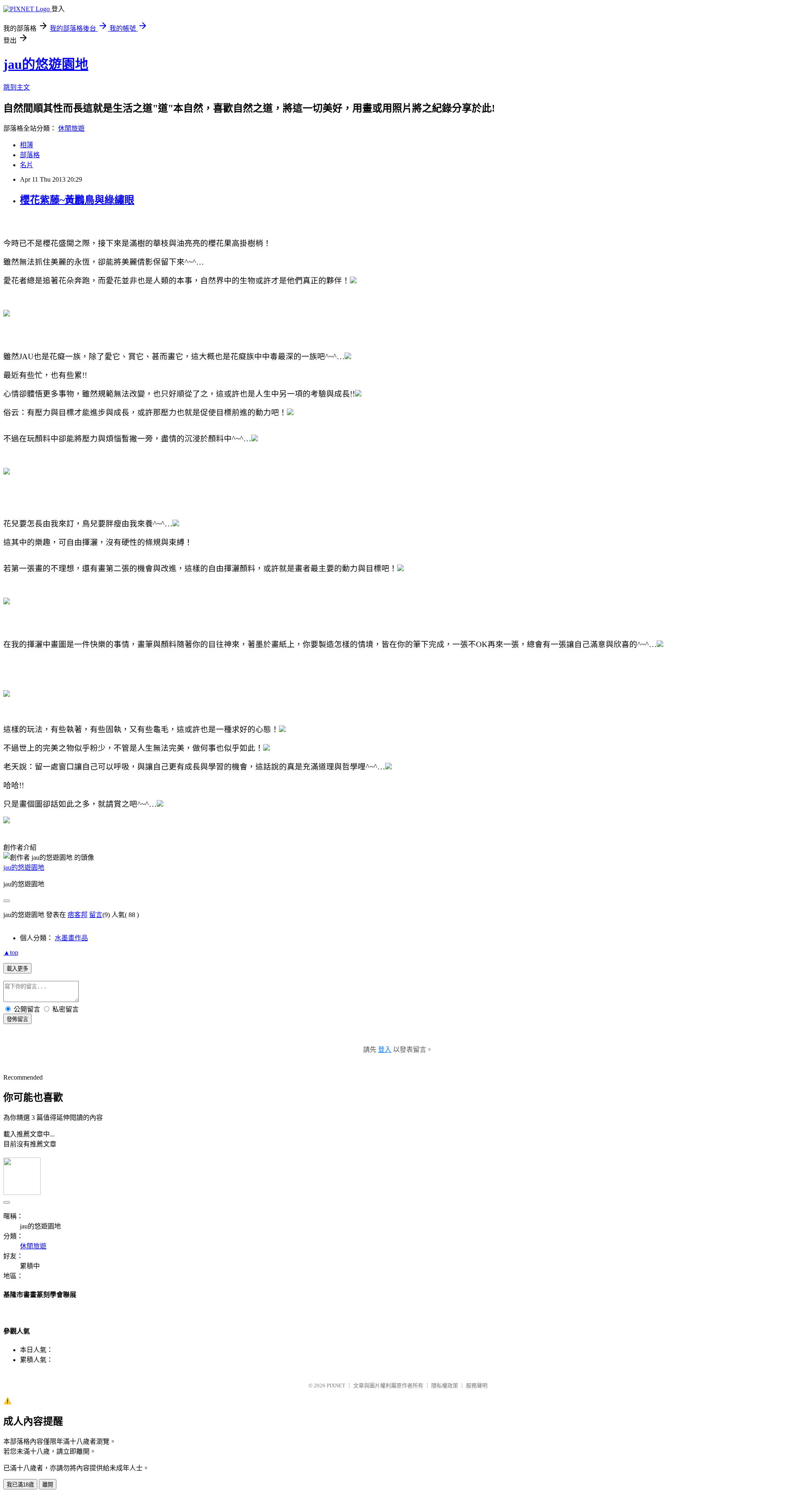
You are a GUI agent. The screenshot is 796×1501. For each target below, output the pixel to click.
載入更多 (17, 969)
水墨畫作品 (71, 937)
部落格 (30, 154)
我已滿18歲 (20, 1485)
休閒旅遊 (71, 128)
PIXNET (336, 1385)
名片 (26, 164)
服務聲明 (477, 1385)
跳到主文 (16, 87)
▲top (10, 952)
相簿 (26, 144)
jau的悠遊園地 (45, 64)
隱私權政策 (444, 1385)
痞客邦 (77, 914)
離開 (47, 1485)
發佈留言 (17, 1019)
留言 (95, 914)
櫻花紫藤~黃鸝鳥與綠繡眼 (77, 200)
